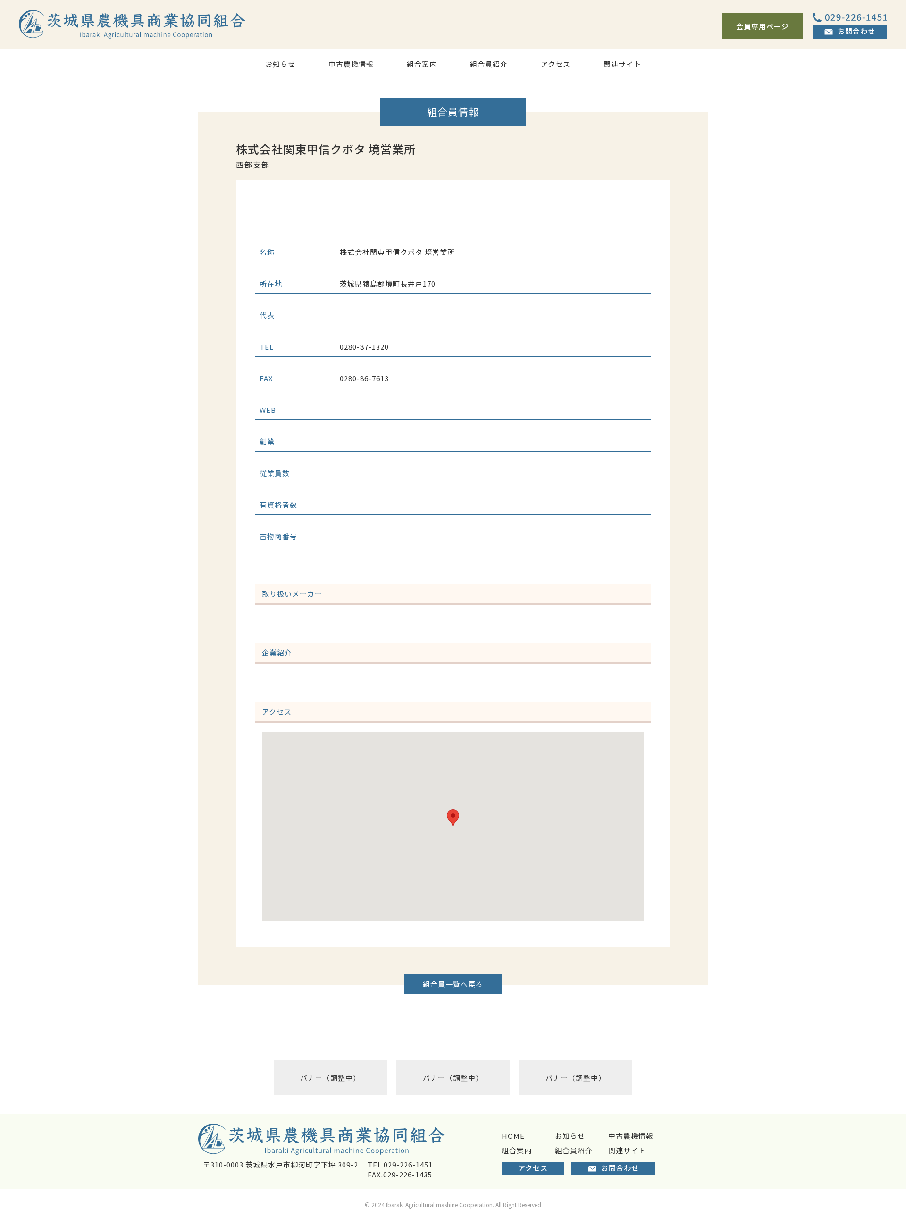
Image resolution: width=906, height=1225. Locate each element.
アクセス (555, 64)
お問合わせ (856, 31)
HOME (513, 1136)
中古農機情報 (351, 64)
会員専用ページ (762, 26)
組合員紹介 (489, 64)
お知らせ (280, 64)
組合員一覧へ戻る (453, 984)
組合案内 (422, 64)
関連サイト (622, 64)
